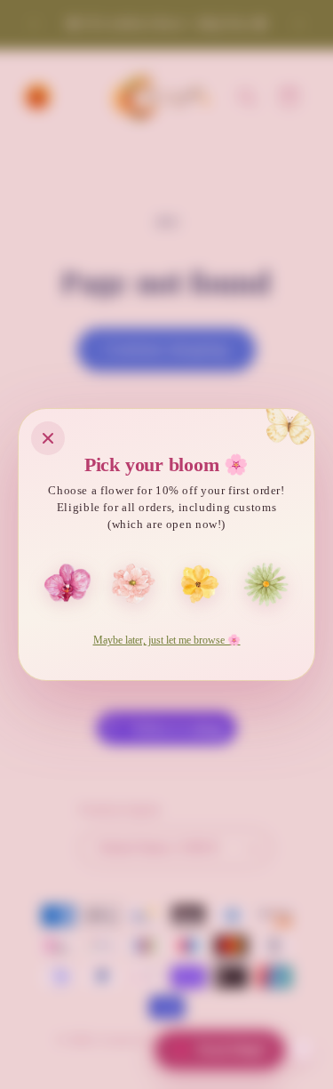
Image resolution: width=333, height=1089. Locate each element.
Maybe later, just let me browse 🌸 (167, 640)
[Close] (48, 438)
